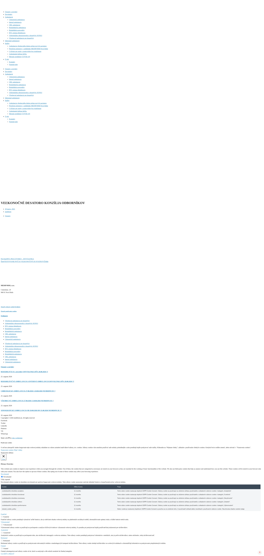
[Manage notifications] (259, 552)
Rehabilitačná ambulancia (17, 27)
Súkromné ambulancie (12, 41)
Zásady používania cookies (9, 311)
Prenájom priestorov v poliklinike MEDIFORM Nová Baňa (28, 49)
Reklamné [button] (4, 538)
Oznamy (8, 216)
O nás (7, 59)
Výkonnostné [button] (5, 522)
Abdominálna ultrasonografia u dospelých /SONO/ (25, 35)
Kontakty (12, 62)
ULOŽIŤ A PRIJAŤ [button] (7, 554)
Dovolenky (8, 14)
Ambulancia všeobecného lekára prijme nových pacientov (28, 46)
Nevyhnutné (7, 477)
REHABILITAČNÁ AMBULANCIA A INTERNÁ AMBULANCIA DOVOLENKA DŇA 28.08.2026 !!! (37, 381)
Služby (7, 43)
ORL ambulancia (14, 25)
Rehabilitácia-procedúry (17, 30)
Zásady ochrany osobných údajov (10, 307)
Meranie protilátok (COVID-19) (19, 57)
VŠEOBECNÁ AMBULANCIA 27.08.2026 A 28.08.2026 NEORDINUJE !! (27, 401)
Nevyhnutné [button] (5, 474)
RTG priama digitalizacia (17, 33)
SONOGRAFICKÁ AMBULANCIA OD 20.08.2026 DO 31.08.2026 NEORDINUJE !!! (31, 410)
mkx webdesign (17, 438)
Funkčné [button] (3, 514)
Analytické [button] (4, 530)
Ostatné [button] (3, 546)
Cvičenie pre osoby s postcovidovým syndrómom (25, 51)
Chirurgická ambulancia (17, 20)
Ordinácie (4, 316)
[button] (132, 420)
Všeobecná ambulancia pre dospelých (21, 38)
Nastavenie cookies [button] (7, 450)
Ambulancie (9, 17)
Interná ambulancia (15, 22)
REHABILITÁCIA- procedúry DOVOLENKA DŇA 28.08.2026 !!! (24, 372)
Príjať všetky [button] (18, 450)
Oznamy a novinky (11, 12)
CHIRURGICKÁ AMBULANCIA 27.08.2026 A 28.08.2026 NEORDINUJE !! (28, 391)
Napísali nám (13, 64)
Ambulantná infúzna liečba (18, 54)
